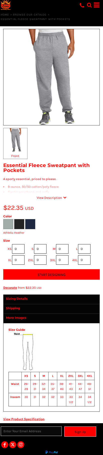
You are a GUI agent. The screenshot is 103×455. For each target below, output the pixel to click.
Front (15, 156)
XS (10, 249)
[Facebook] (4, 444)
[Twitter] (12, 444)
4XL (75, 260)
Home (5, 14)
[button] (89, 5)
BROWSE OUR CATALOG (30, 14)
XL (10, 260)
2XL (31, 260)
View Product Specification (23, 419)
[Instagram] (20, 444)
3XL (53, 260)
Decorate (10, 287)
